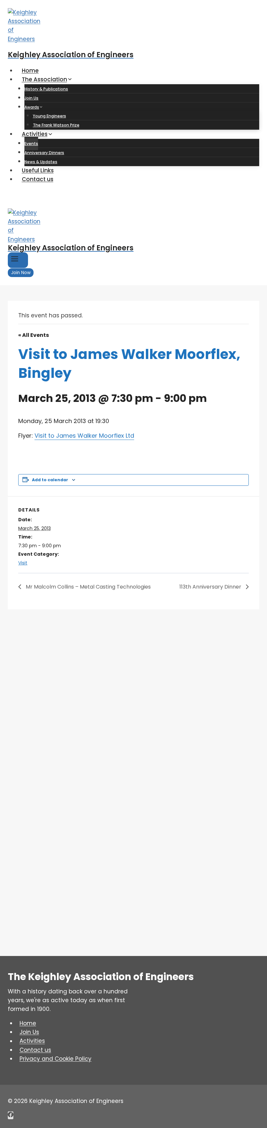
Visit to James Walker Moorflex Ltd (84, 435)
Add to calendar (50, 480)
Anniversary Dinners (44, 152)
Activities (32, 1041)
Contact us (37, 179)
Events (31, 143)
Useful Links (38, 170)
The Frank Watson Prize (56, 125)
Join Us (31, 98)
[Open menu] (18, 260)
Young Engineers (49, 116)
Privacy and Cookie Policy (55, 1059)
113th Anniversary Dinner (211, 587)
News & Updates (40, 162)
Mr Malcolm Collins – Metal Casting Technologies (87, 587)
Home (30, 70)
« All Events (33, 335)
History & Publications (46, 89)
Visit (22, 563)
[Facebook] (10, 1115)
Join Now (21, 273)
